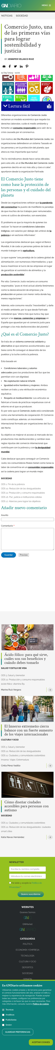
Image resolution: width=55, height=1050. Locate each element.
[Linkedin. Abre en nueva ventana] (21, 66)
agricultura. (29, 250)
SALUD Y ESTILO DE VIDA (14, 668)
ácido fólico (6, 684)
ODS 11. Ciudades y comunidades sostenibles (23, 755)
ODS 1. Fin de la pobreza (13, 484)
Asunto (4, 515)
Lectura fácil (18, 106)
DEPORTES (27, 967)
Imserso (5, 759)
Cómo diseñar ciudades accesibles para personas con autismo (26, 806)
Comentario (7, 526)
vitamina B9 (18, 684)
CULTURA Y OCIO (10, 739)
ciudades (46, 827)
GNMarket (27, 924)
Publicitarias (11, 1020)
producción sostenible (12, 274)
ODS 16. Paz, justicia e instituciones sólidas (21, 497)
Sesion (9, 1025)
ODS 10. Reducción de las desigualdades (21, 488)
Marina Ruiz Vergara (11, 689)
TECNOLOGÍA (27, 955)
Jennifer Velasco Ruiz (21, 59)
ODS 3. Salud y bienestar (13, 675)
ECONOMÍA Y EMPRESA (27, 950)
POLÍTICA (27, 944)
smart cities (6, 831)
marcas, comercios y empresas (30, 318)
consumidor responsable (41, 467)
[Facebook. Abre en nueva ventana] (10, 66)
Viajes (12, 759)
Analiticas (10, 1015)
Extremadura (22, 759)
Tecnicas (9, 1009)
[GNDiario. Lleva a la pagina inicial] (11, 5)
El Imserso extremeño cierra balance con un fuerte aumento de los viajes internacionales (28, 730)
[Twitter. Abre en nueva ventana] (15, 66)
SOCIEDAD (22, 15)
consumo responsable (24, 128)
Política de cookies (41, 1004)
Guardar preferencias (17, 1032)
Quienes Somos (27, 912)
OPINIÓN (27, 979)
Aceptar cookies (41, 1042)
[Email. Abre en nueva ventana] (4, 66)
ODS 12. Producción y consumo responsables (23, 493)
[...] (27, 918)
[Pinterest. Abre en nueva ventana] (27, 66)
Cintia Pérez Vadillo (10, 765)
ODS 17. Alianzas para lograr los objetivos (21, 501)
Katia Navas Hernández (12, 837)
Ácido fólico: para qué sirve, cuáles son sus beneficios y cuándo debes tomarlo (26, 659)
